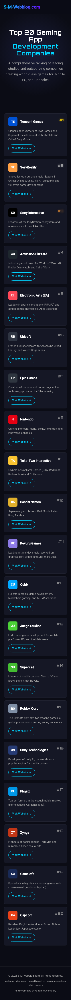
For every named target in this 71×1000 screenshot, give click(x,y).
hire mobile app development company (35, 990)
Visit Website (20, 148)
